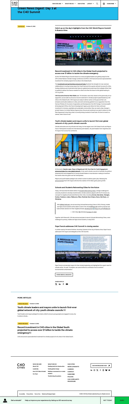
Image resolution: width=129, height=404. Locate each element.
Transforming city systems (54, 376)
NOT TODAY (107, 400)
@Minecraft (93, 206)
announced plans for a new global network (67, 171)
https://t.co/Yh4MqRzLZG (102, 208)
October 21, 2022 (92, 212)
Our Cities (81, 3)
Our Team (35, 374)
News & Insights (73, 366)
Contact (71, 371)
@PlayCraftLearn (65, 204)
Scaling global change (53, 369)
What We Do (69, 3)
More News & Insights (64, 274)
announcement (59, 181)
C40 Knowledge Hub (99, 365)
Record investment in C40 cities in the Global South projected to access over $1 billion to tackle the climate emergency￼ (45, 330)
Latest (89, 3)
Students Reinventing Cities (87, 191)
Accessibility (22, 394)
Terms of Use (37, 394)
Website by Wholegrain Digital (48, 394)
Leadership (35, 369)
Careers (71, 369)
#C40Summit (89, 208)
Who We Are (56, 3)
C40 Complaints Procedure (73, 380)
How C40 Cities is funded (39, 371)
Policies (70, 377)
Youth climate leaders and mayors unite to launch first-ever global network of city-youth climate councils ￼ (47, 309)
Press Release (23, 304)
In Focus (21, 26)
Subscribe (71, 374)
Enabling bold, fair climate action (56, 366)
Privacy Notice (30, 394)
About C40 (35, 366)
